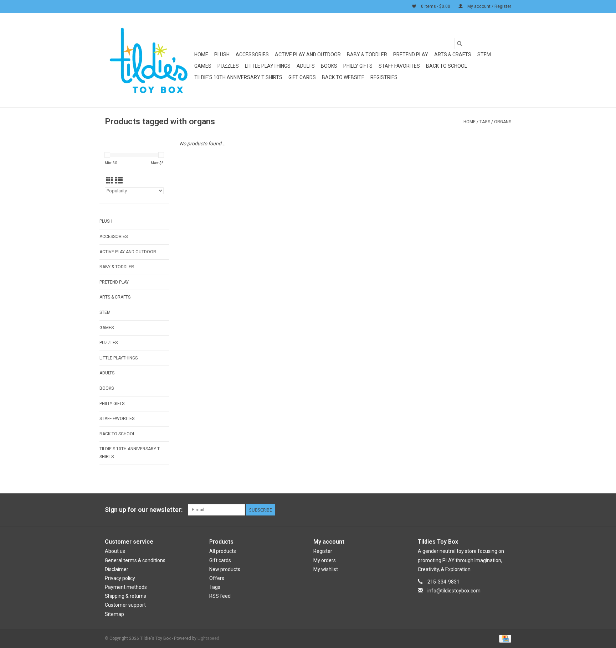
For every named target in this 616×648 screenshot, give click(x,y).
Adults (306, 66)
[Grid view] (109, 180)
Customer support (125, 605)
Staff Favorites (399, 66)
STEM (484, 54)
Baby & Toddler (367, 54)
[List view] (119, 180)
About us (115, 551)
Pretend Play (410, 54)
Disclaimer (116, 569)
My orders (324, 560)
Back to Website (343, 77)
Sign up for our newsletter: (144, 509)
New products (224, 569)
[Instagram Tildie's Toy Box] (505, 509)
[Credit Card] (504, 638)
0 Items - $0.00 (435, 6)
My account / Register (488, 6)
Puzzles (228, 66)
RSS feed (220, 596)
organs (502, 121)
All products (222, 551)
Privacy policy (120, 578)
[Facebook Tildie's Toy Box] (468, 509)
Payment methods (126, 587)
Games (202, 66)
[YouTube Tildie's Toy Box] (493, 509)
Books (329, 66)
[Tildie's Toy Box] (148, 60)
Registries (383, 77)
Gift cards (302, 77)
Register (322, 551)
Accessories (252, 54)
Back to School (446, 66)
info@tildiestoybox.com (454, 590)
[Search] (459, 43)
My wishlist (325, 569)
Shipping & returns (125, 596)
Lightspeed (208, 638)
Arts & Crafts (452, 54)
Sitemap (114, 614)
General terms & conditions (135, 560)
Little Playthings (268, 66)
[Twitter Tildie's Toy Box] (480, 509)
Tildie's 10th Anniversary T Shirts (238, 77)
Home (201, 54)
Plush (222, 54)
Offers (216, 578)
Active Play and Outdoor (308, 54)
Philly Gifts (358, 66)
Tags (484, 121)
